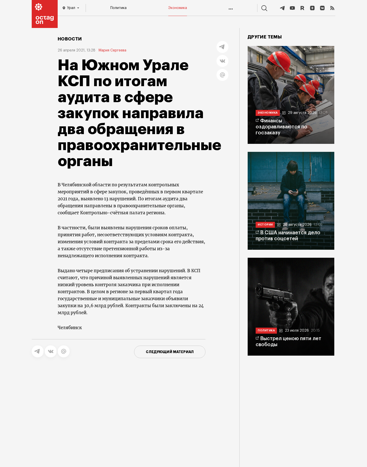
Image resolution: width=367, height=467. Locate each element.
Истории (265, 224)
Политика (118, 8)
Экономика (177, 8)
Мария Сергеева (112, 50)
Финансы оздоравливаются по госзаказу (281, 126)
